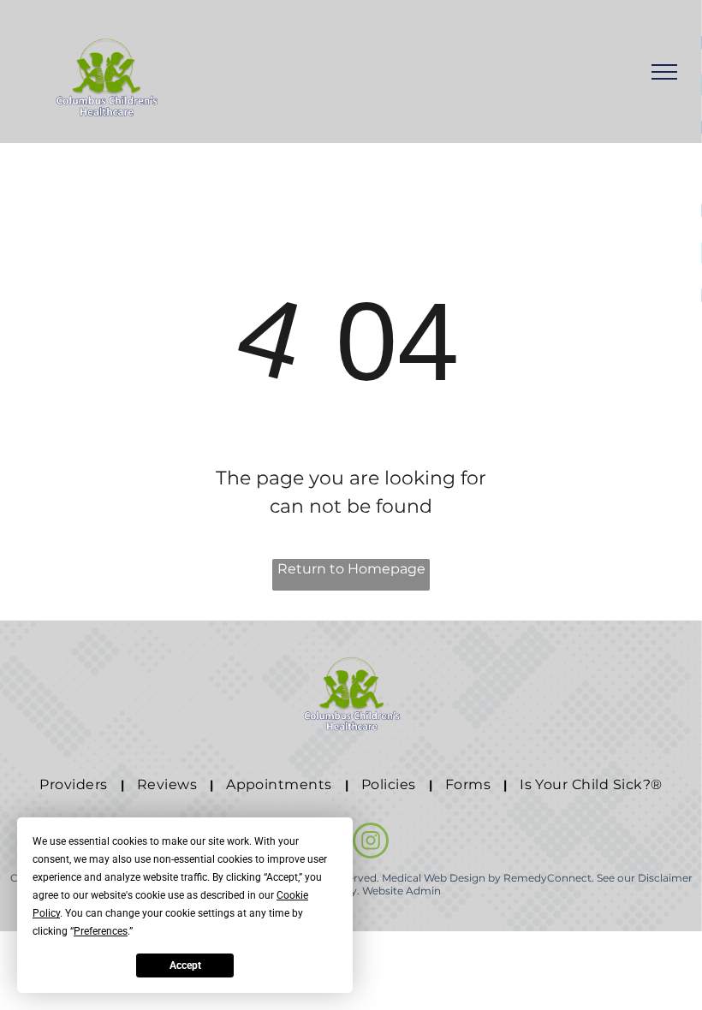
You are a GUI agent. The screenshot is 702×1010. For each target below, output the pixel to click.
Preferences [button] (101, 931)
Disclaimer (665, 877)
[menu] (664, 72)
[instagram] (371, 843)
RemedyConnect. (548, 877)
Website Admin (401, 890)
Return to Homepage (351, 569)
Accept (185, 965)
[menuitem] (75, 784)
